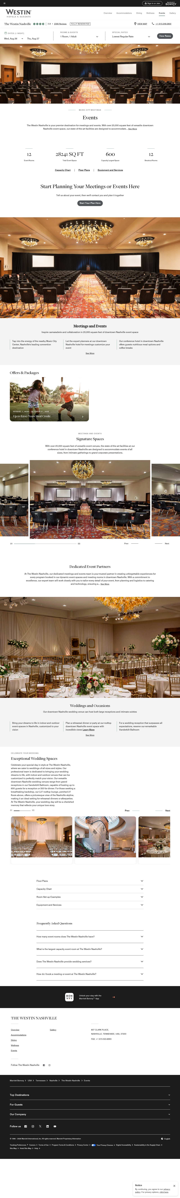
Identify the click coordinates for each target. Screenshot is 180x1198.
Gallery (172, 13)
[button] (152, 3)
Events (162, 13)
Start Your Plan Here (90, 203)
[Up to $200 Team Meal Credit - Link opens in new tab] (49, 399)
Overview (108, 13)
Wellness (150, 13)
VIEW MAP (142, 24)
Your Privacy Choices (104, 1145)
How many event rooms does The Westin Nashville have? (65, 936)
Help (36, 1148)
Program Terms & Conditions (63, 1145)
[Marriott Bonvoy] (169, 3)
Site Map (13, 1148)
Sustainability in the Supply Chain (147, 1145)
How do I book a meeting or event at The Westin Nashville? (66, 974)
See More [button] (132, 129)
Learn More (88, 729)
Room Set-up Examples (49, 897)
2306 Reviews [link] (60, 24)
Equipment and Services (110, 170)
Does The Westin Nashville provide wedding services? (64, 961)
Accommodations (124, 13)
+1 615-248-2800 (163, 24)
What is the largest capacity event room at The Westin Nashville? (69, 949)
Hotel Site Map (25, 1148)
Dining (139, 13)
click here (164, 1192)
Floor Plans (84, 170)
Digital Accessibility (123, 1145)
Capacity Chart (63, 170)
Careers (32, 1145)
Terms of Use (44, 1145)
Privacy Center (82, 1145)
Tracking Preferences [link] (18, 1145)
